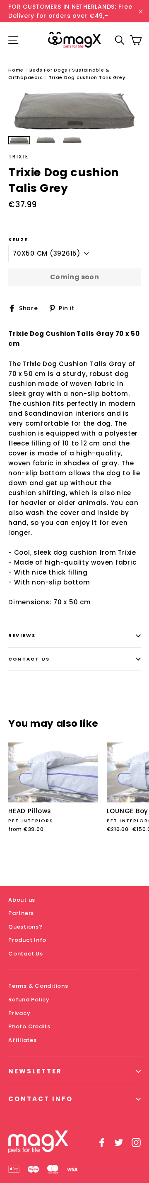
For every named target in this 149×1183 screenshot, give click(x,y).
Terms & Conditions (38, 986)
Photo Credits (29, 1026)
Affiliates (22, 1040)
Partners (21, 913)
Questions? (25, 927)
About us (21, 900)
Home (16, 70)
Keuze (18, 240)
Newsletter (35, 1071)
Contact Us (29, 659)
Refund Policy (29, 999)
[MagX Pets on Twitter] (118, 1142)
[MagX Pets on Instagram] (136, 1142)
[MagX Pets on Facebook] (101, 1142)
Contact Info (40, 1098)
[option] (74, 111)
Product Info (27, 940)
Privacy (19, 1013)
